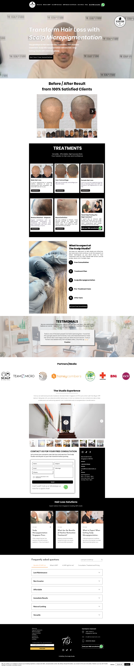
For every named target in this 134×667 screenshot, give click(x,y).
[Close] (132, 664)
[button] (36, 310)
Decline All (119, 664)
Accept (127, 664)
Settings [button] (112, 664)
